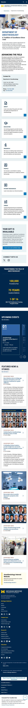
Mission (2, 605)
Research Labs (4, 634)
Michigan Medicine (6, 601)
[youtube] (9, 614)
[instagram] (9, 260)
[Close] (25, 697)
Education (4, 644)
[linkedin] (7, 641)
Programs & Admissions (6, 647)
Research (3, 630)
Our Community (4, 649)
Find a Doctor (4, 620)
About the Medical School (6, 652)
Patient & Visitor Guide (6, 621)
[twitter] (7, 614)
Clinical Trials (4, 632)
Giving (2, 609)
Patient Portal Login (5, 623)
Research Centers (4, 636)
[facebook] (2, 614)
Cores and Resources (5, 638)
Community (3, 607)
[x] (4, 260)
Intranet (2, 654)
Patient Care (4, 617)
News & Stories (4, 611)
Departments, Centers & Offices (7, 650)
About (2, 603)
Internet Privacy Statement (8, 705)
